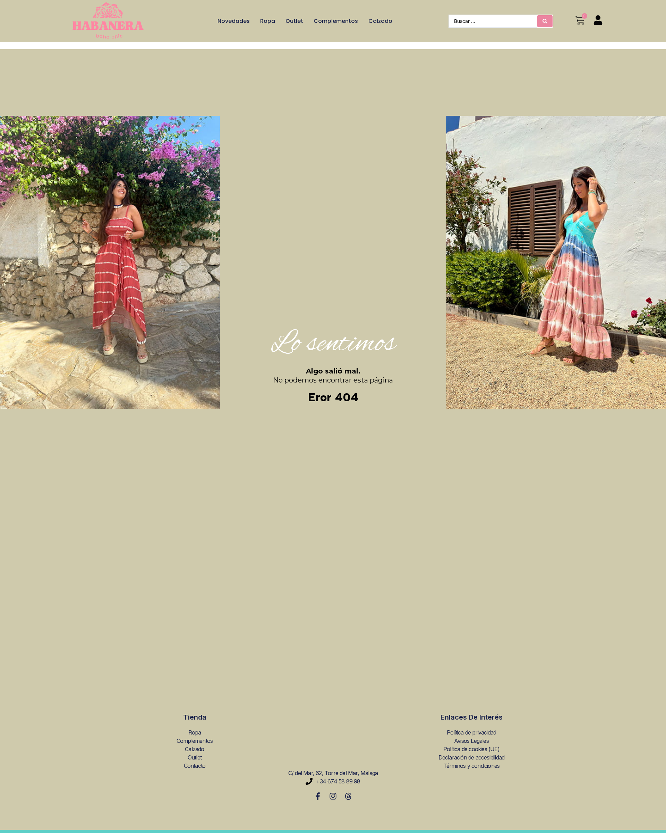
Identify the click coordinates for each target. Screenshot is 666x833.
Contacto (195, 765)
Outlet (294, 21)
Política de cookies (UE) (471, 749)
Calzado (380, 21)
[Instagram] (333, 796)
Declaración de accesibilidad (471, 757)
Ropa (267, 21)
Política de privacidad (471, 732)
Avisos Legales (471, 740)
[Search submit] (545, 21)
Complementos (336, 21)
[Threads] (348, 796)
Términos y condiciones (471, 765)
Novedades (233, 21)
